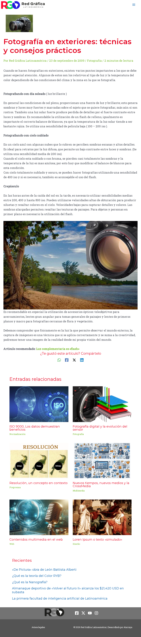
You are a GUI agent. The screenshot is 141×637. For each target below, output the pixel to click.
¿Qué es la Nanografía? (29, 582)
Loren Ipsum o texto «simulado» (97, 539)
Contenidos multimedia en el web (36, 539)
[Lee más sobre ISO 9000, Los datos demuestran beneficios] (38, 404)
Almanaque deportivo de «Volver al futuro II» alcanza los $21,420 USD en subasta (68, 590)
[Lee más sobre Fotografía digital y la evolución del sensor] (102, 404)
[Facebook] (66, 360)
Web (11, 543)
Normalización (17, 434)
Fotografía (94, 60)
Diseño (76, 543)
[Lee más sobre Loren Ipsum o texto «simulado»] (102, 517)
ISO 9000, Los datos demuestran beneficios (34, 427)
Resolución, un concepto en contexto (38, 483)
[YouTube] (90, 613)
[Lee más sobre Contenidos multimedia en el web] (38, 517)
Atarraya (128, 627)
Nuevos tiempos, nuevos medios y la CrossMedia (101, 484)
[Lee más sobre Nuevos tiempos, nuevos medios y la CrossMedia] (102, 460)
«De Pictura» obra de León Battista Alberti (44, 570)
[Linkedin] (82, 360)
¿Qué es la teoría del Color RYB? (36, 576)
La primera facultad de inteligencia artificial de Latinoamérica (59, 598)
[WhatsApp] (59, 360)
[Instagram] (96, 613)
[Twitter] (74, 360)
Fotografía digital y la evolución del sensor (100, 427)
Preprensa (15, 487)
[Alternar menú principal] (134, 4)
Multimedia (79, 490)
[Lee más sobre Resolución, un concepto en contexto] (38, 460)
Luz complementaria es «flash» (57, 349)
